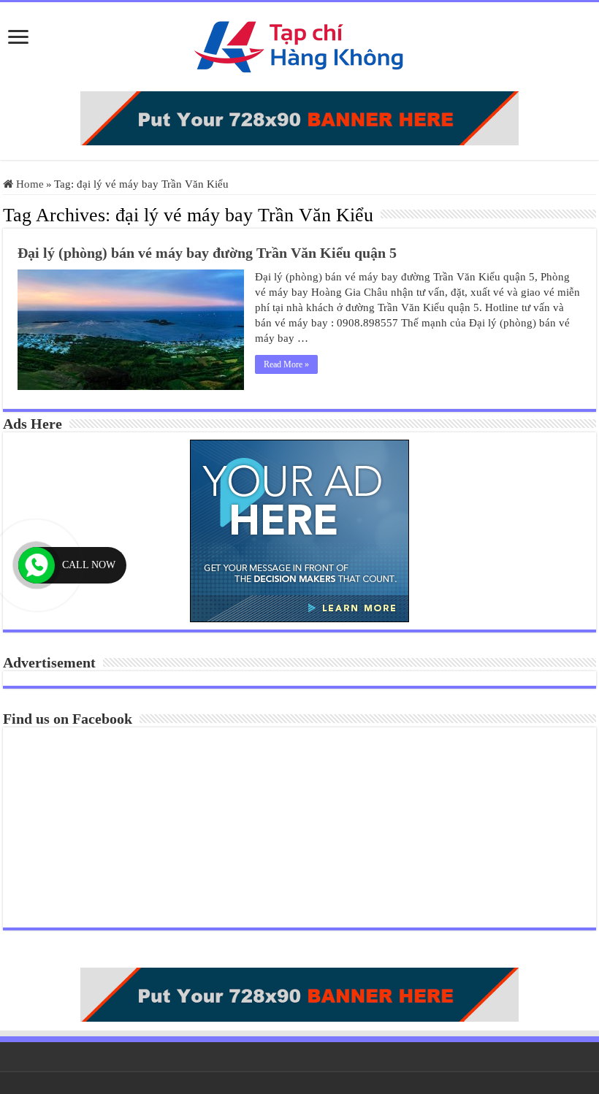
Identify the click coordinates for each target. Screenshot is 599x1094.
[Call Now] (36, 565)
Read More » (286, 364)
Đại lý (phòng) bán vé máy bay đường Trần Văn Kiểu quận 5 (207, 253)
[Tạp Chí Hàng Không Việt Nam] (299, 43)
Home (28, 184)
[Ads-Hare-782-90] (299, 117)
